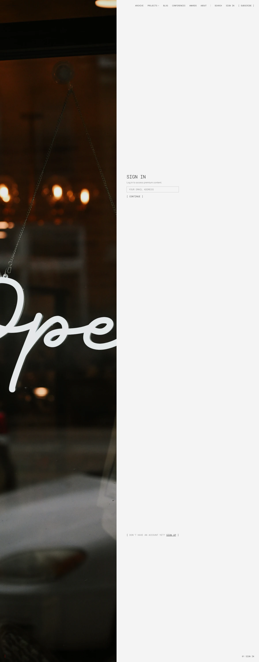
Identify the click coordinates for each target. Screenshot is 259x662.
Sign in (230, 5)
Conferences (178, 5)
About (204, 5)
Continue (135, 196)
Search (218, 5)
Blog (165, 5)
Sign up (171, 534)
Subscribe (247, 5)
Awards (193, 5)
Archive (139, 5)
